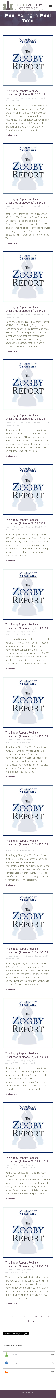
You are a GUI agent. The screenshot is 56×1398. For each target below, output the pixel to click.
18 (30, 1317)
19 (36, 1317)
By (23, 98)
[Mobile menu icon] (50, 5)
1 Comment (25, 1272)
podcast (8, 98)
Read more (10, 135)
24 (27, 1321)
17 (23, 1317)
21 (48, 1317)
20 (42, 1317)
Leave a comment (12, 101)
